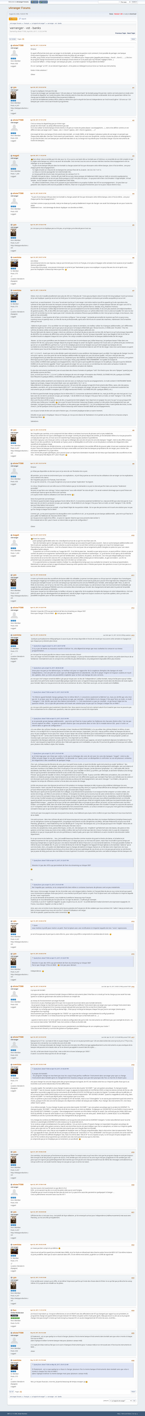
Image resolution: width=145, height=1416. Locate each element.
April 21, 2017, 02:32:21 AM (38, 1064)
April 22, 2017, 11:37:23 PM (38, 1310)
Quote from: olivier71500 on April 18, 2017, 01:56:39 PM (51, 1069)
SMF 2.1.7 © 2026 (12, 1413)
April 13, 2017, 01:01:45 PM (38, 430)
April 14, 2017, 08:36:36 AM (38, 575)
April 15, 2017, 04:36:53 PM (38, 953)
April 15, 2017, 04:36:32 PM (38, 921)
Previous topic (120, 33)
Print (133, 39)
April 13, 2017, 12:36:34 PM (38, 290)
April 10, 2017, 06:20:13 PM (38, 193)
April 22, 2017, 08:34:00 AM (38, 1212)
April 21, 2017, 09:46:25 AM (38, 1152)
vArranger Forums (19, 7)
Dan (14, 1310)
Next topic (131, 33)
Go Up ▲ (135, 1414)
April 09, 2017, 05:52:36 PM (38, 87)
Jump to (106, 1401)
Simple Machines (22, 1413)
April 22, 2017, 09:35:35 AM (38, 1244)
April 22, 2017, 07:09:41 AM (38, 1184)
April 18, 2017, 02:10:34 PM (38, 1037)
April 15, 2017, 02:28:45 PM (38, 635)
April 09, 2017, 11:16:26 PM (38, 155)
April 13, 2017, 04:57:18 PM (38, 535)
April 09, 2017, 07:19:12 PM (38, 120)
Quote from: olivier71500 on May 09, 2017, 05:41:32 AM (51, 1365)
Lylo (14, 87)
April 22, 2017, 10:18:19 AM (38, 1277)
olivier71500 (18, 45)
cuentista (17, 257)
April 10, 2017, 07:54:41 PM (38, 224)
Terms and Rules (126, 1414)
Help (118, 1414)
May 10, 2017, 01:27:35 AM (38, 1360)
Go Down (12, 39)
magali (16, 155)
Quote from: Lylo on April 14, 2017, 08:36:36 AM (48, 668)
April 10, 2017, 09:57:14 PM (38, 257)
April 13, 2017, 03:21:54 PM (38, 463)
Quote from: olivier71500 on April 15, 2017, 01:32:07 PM (51, 860)
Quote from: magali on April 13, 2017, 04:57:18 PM (49, 646)
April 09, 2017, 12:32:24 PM (38, 45)
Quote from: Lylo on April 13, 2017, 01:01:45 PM (48, 753)
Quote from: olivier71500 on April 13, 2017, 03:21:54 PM (51, 692)
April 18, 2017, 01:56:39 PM (38, 986)
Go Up (11, 1392)
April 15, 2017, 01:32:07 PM (38, 607)
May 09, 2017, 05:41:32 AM (38, 1333)
